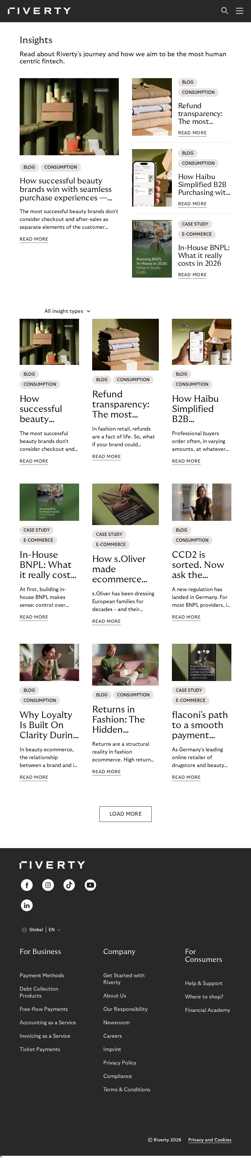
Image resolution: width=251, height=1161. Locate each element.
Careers (112, 1036)
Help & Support (204, 983)
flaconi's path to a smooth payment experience (200, 725)
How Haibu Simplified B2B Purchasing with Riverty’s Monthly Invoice (204, 184)
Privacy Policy (119, 1063)
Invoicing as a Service (45, 1036)
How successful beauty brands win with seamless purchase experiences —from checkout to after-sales (65, 189)
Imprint (112, 1049)
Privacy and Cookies (209, 1140)
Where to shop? (204, 996)
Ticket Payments (40, 1049)
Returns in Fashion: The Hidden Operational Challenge (118, 720)
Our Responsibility (125, 1009)
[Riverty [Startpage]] (39, 11)
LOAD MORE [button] (125, 814)
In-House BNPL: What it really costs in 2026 (204, 255)
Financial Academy (207, 1010)
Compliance (117, 1076)
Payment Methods (42, 975)
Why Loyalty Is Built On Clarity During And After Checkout (48, 725)
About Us (114, 996)
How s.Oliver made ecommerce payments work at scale (124, 570)
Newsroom (116, 1022)
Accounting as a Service (48, 1022)
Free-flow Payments (44, 1009)
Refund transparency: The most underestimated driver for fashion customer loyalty (204, 114)
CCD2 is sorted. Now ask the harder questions (198, 565)
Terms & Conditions (126, 1089)
